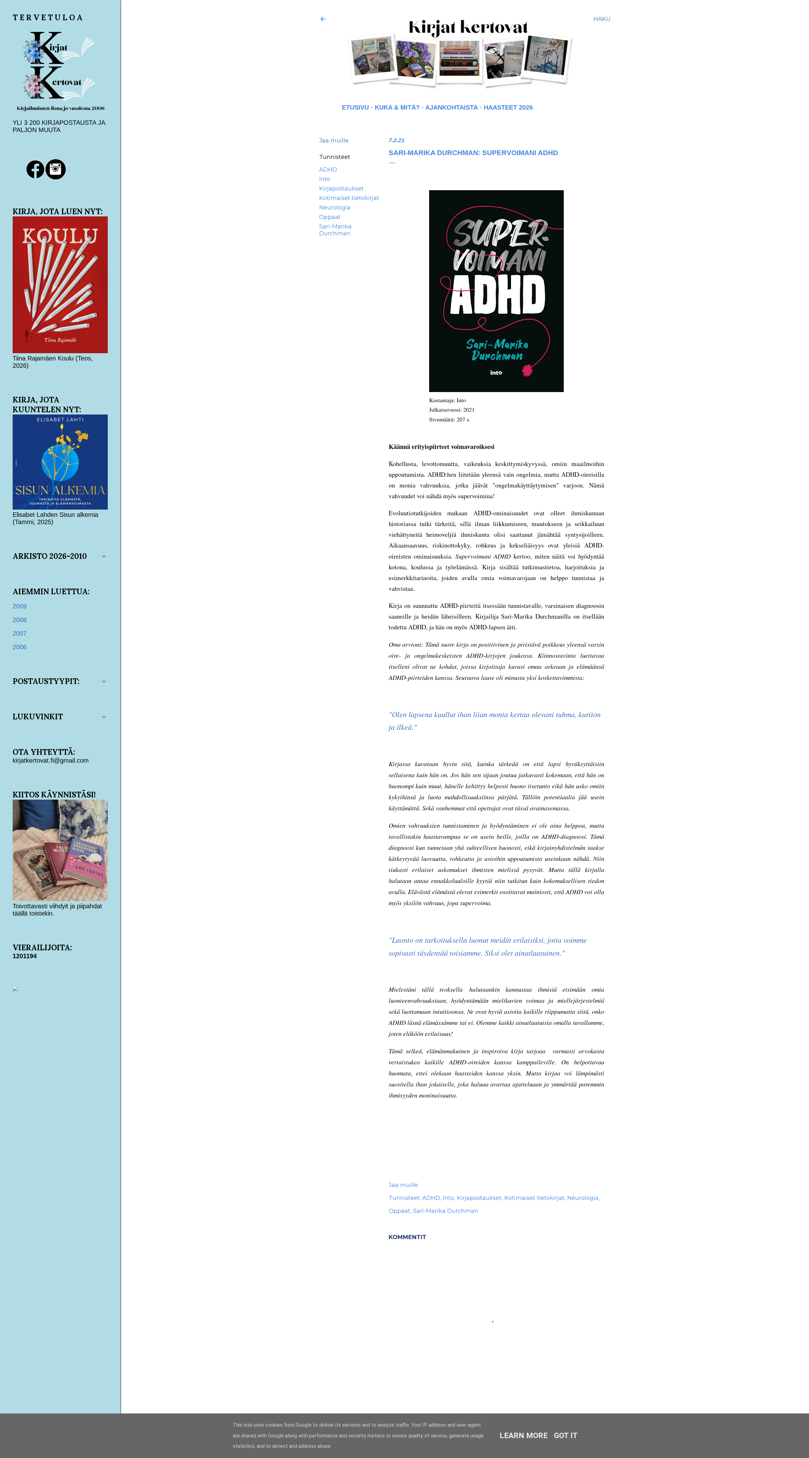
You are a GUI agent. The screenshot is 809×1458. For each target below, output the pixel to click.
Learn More (524, 1435)
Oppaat (330, 217)
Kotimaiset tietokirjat (349, 198)
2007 (20, 633)
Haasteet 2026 (508, 107)
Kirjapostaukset (341, 188)
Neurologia (334, 207)
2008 (20, 619)
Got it (566, 1435)
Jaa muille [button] (334, 140)
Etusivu (355, 107)
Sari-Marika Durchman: (335, 230)
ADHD (328, 169)
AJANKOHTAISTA (451, 107)
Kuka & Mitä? (397, 107)
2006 (20, 647)
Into (324, 179)
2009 (20, 606)
